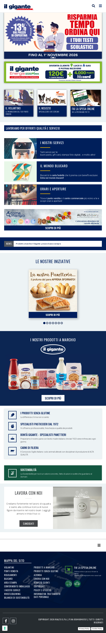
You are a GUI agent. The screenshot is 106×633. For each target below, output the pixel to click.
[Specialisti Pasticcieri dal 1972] (12, 426)
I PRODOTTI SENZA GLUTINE (35, 413)
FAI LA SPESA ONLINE (85, 567)
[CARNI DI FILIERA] (12, 451)
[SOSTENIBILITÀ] (12, 473)
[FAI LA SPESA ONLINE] (68, 569)
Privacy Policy (84, 629)
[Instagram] (13, 621)
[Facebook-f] (6, 621)
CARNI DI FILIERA (29, 448)
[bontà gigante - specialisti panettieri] (12, 438)
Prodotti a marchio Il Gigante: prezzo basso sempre (57, 244)
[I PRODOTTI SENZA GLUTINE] (12, 415)
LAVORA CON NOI (28, 493)
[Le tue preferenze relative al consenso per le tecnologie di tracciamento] (4, 628)
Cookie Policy (97, 629)
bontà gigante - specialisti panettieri (43, 435)
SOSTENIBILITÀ (28, 470)
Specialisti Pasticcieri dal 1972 (39, 424)
